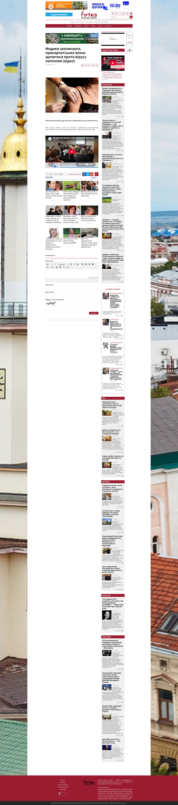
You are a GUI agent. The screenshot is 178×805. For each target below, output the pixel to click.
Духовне (104, 22)
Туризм (97, 22)
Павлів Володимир (116, 342)
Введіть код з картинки (54, 299)
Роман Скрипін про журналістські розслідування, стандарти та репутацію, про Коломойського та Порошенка (112, 75)
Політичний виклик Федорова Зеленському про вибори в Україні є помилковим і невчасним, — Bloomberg (112, 644)
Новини (69, 26)
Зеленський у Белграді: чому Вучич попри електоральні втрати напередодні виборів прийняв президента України (111, 677)
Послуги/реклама (63, 787)
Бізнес (93, 26)
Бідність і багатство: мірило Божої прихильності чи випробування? (116, 325)
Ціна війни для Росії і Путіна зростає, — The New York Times (111, 741)
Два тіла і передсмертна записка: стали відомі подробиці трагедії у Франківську (89, 243)
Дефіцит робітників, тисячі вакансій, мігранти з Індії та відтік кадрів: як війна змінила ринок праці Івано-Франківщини (113, 258)
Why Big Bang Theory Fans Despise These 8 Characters (89, 194)
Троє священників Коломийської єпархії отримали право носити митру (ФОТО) (112, 569)
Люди (72, 22)
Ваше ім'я (49, 285)
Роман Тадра (114, 319)
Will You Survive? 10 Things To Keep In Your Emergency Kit (88, 218)
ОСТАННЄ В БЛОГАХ (113, 289)
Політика (108, 26)
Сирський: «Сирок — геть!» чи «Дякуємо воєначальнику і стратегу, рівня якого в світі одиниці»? (116, 374)
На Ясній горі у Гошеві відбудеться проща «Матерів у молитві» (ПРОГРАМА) (111, 513)
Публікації (78, 26)
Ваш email (49, 292)
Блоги (86, 26)
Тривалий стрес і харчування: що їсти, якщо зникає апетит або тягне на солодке (112, 405)
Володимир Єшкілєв (116, 293)
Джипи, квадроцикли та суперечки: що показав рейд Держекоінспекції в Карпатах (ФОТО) (112, 91)
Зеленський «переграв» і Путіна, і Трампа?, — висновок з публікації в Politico (112, 709)
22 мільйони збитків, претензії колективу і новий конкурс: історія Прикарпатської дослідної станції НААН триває (112, 190)
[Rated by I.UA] (63, 794)
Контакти (63, 782)
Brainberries (54, 200)
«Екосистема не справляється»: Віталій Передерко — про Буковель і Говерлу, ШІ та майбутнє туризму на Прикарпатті (112, 125)
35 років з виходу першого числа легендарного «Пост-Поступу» (116, 348)
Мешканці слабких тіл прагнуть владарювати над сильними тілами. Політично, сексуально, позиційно (116, 301)
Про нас (63, 780)
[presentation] (48, 264)
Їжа (77, 22)
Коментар (49, 261)
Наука (82, 22)
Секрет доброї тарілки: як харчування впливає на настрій (112, 458)
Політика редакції (63, 785)
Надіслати (94, 313)
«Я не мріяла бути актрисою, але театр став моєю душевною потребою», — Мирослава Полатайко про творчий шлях (112, 603)
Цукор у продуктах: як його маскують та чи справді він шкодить (111, 432)
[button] (48, 264)
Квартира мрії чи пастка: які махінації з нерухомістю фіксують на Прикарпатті (112, 157)
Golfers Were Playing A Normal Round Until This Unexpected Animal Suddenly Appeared (71, 196)
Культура (89, 22)
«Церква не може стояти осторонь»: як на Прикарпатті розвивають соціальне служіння (112, 488)
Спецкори (63, 789)
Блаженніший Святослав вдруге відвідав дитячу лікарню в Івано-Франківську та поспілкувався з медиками (112, 541)
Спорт (100, 26)
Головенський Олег (116, 368)
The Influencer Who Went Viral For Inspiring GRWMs (70, 241)
